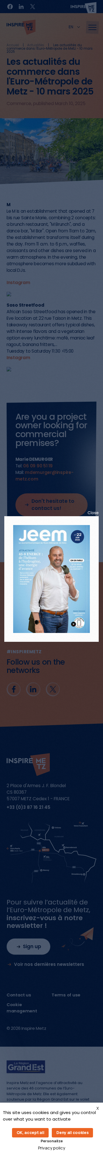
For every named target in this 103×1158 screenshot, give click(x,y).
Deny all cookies (72, 1132)
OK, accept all (30, 1132)
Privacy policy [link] (51, 1148)
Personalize (52, 1140)
